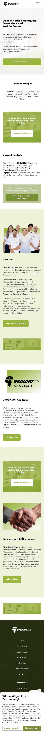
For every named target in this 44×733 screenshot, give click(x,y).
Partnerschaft (22, 669)
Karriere (22, 674)
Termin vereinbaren (22, 62)
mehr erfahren (12, 579)
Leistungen (22, 652)
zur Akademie (12, 437)
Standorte (22, 646)
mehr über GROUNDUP (16, 323)
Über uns (22, 663)
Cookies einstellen (12, 728)
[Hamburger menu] (37, 4)
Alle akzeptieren (32, 728)
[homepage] (11, 4)
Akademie (22, 658)
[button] (39, 690)
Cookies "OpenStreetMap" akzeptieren (22, 197)
